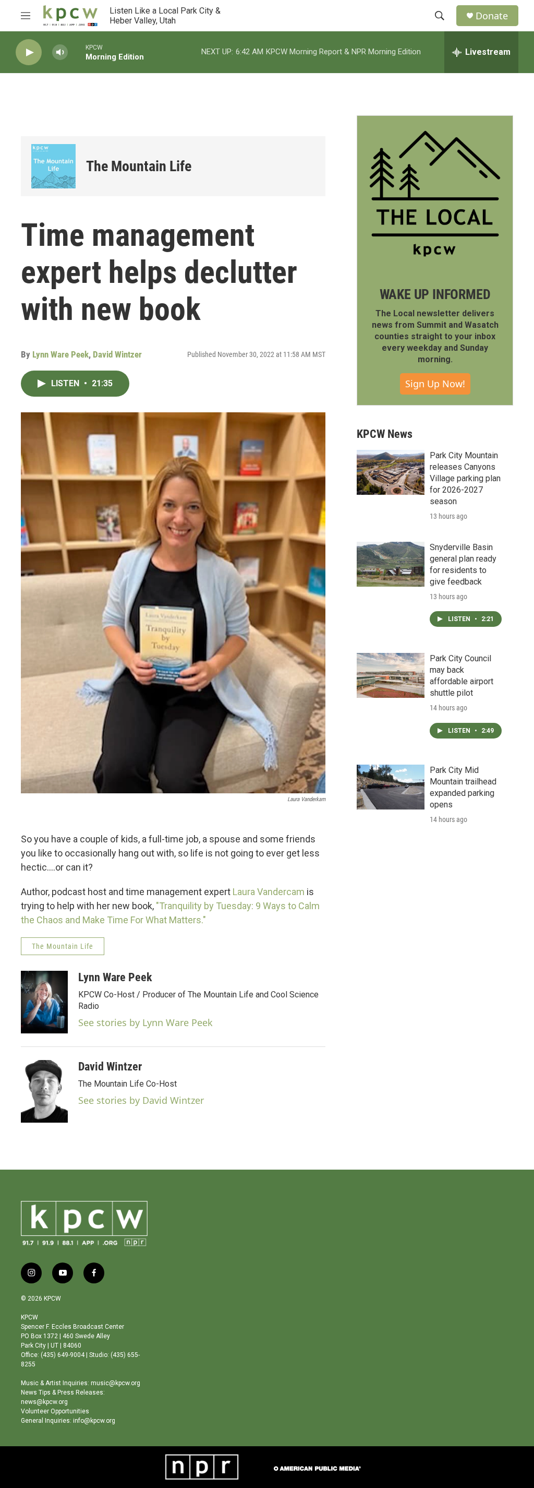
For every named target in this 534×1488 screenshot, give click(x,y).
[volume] (60, 52)
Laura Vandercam (269, 891)
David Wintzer (117, 354)
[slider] (76, 51)
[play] (28, 52)
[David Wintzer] (44, 1091)
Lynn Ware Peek (60, 354)
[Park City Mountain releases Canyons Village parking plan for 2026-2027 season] (390, 472)
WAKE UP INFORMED (435, 294)
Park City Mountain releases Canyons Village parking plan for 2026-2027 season (465, 478)
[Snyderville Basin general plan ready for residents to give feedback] (390, 564)
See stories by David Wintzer (141, 1100)
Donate (492, 15)
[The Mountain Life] (53, 166)
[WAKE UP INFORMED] (435, 193)
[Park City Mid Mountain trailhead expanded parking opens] (390, 787)
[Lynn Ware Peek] (44, 1002)
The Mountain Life (138, 166)
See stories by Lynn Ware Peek (145, 1022)
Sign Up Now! (435, 383)
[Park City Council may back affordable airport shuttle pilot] (390, 675)
